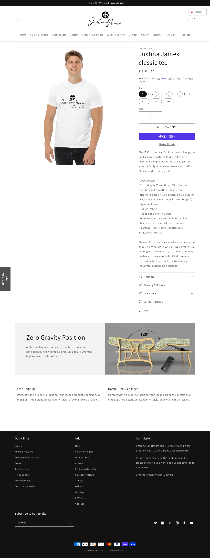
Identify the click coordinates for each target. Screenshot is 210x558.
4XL (156, 101)
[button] (18, 19)
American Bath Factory (27, 457)
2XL (184, 94)
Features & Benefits (85, 469)
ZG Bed (18, 463)
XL (172, 94)
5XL (168, 101)
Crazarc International (26, 486)
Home (78, 445)
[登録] (70, 523)
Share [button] (145, 310)
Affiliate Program (24, 451)
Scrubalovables (23, 480)
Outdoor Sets (82, 457)
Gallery (79, 486)
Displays (79, 492)
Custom (79, 463)
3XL (144, 101)
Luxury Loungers (84, 451)
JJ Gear (79, 480)
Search (18, 445)
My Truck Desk (22, 474)
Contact (79, 503)
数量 (141, 108)
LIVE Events (81, 498)
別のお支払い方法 (167, 144)
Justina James (22, 469)
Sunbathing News (84, 474)
